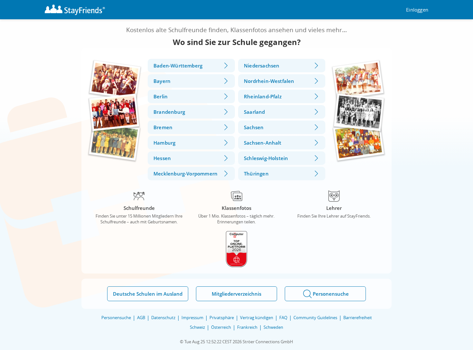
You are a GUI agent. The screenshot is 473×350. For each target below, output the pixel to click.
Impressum (192, 317)
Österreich (221, 327)
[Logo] (75, 9)
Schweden (273, 327)
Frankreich (247, 327)
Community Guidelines (315, 317)
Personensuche (116, 317)
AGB (141, 317)
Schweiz (197, 327)
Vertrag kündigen (256, 317)
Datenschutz (163, 317)
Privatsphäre (221, 317)
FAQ (283, 317)
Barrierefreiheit (357, 317)
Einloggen (417, 9)
